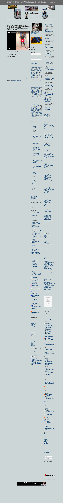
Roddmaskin (33, 98)
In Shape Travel (33, 198)
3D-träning (32, 67)
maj (33, 176)
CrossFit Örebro (47, 321)
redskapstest (37, 95)
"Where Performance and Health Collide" (49, 368)
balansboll (38, 68)
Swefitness (32, 337)
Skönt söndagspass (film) (36, 153)
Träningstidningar (38, 109)
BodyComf (33, 225)
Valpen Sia (36, 112)
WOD (41, 114)
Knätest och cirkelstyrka (36, 171)
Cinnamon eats (46, 122)
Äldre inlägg (28, 78)
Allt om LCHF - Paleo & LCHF (48, 137)
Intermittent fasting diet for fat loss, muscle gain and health (36, 274)
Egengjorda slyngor (33, 33)
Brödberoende (46, 261)
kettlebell (32, 83)
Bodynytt (45, 441)
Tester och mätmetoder (47, 268)
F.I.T (32, 314)
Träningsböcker (46, 292)
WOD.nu (45, 439)
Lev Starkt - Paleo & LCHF (48, 134)
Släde (45, 237)
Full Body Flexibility (47, 291)
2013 (33, 184)
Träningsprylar (39, 107)
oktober (34, 127)
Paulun (32, 335)
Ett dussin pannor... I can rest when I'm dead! (36, 237)
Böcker (32, 71)
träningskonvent (34, 106)
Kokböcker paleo (46, 218)
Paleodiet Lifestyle (47, 202)
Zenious (32, 343)
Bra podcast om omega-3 (47, 217)
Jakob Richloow (47, 107)
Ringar (35, 32)
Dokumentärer (33, 73)
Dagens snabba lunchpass (36, 149)
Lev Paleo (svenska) (47, 188)
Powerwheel (32, 93)
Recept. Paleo (39, 94)
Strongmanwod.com (48, 329)
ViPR (33, 114)
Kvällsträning (34, 173)
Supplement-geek (46, 433)
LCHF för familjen (46, 263)
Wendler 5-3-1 (37, 114)
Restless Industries (34, 293)
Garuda (40, 78)
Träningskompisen (47, 448)
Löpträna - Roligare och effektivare (49, 262)
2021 (33, 120)
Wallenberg (47, 410)
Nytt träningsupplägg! (48, 392)
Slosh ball (34, 172)
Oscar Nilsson (33, 334)
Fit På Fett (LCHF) (47, 187)
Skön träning (34, 167)
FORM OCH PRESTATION (49, 394)
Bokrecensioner (38, 69)
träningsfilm (38, 105)
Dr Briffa (45, 167)
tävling (34, 111)
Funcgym (39, 77)
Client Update (34, 275)
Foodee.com (46, 123)
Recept (34, 94)
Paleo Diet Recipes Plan (47, 132)
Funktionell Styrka (35, 285)
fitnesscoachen (34, 215)
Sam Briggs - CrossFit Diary (49, 339)
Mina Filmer (17, 20)
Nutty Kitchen (46, 124)
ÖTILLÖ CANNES (34, 264)
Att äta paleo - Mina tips (47, 215)
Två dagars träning (35, 150)
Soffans (33, 256)
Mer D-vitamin (46, 223)
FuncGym (32, 32)
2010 (33, 188)
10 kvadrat (32, 318)
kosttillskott (39, 85)
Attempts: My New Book (48, 361)
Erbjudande (32, 74)
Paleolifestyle (46, 205)
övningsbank (33, 116)
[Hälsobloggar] (33, 351)
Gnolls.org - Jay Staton (47, 153)
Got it (55, 2)
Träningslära (34, 308)
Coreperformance (46, 438)
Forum (32, 199)
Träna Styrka (47, 38)
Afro (31, 68)
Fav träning (38, 74)
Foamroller (32, 77)
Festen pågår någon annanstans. (36, 306)
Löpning (39, 86)
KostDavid (46, 68)
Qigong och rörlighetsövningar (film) (14, 23)
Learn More (51, 2)
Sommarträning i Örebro (36, 144)
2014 (33, 183)
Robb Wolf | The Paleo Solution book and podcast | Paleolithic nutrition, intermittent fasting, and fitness (49, 351)
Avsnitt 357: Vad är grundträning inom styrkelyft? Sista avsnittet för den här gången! (49, 55)
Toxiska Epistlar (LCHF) (47, 210)
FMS (40, 76)
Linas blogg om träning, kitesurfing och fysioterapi (36, 253)
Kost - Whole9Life (46, 440)
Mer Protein (46, 228)
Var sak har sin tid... (47, 395)
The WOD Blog (47, 338)
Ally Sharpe (46, 166)
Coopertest (45, 242)
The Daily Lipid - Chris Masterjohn (49, 156)
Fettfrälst (45, 249)
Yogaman (46, 401)
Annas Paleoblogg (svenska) (48, 186)
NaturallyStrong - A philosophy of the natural (36, 299)
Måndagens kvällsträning (36, 142)
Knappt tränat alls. (34, 283)
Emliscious (33, 311)
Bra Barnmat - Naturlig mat (48, 133)
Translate (38, 55)
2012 (33, 185)
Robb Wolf (45, 146)
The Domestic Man (47, 115)
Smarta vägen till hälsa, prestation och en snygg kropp (49, 86)
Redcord (36, 31)
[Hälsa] (32, 355)
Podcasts (39, 92)
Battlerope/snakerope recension (37, 138)
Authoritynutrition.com (47, 158)
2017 (33, 121)
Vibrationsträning (36, 113)
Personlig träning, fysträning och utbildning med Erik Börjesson (49, 94)
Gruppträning (37, 79)
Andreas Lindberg (35, 282)
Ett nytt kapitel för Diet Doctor (49, 24)
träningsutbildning (39, 110)
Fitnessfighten (33, 75)
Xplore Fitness (34, 115)
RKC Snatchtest (46, 241)
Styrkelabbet (47, 53)
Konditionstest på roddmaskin (48, 244)
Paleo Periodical (46, 157)
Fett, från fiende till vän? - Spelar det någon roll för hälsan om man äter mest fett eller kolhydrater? (49, 70)
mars (33, 179)
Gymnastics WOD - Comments (50, 331)
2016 (33, 122)
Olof (31, 333)
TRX (33, 31)
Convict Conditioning (47, 284)
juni (33, 132)
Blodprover (32, 69)
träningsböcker (33, 104)
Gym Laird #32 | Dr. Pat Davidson (49, 369)
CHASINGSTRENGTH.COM (49, 356)
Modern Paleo (46, 201)
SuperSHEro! (47, 371)
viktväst (41, 113)
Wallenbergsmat (46, 138)
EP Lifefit (39, 73)
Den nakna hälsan (46, 281)
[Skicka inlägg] (17, 51)
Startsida (8, 20)
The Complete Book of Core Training (49, 283)
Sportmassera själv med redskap (49, 259)
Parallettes (38, 90)
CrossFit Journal (47, 374)
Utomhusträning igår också (36, 143)
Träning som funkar (47, 282)
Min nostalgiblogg (46, 452)
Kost (33, 85)
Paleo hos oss (46, 176)
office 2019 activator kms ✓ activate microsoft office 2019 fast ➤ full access (49, 358)
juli (33, 131)
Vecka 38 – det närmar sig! (35, 254)
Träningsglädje (34, 232)
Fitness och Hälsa (34, 309)
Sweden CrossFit (47, 323)
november (34, 126)
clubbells (40, 71)
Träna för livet (46, 258)
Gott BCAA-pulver (35, 162)
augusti (34, 130)
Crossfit (37, 72)
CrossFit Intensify (48, 319)
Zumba (41, 115)
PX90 (31, 94)
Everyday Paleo (46, 116)
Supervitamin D (46, 266)
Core (31, 72)
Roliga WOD (22, 20)
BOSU (32, 70)
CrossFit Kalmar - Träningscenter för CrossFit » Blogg (49, 428)
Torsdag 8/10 (34, 286)
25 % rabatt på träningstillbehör (37, 166)
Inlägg (46, 456)
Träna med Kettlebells (47, 289)
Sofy (31, 336)
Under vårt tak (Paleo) (47, 175)
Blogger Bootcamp (33, 323)
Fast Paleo (45, 128)
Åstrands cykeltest (47, 243)
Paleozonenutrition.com (47, 200)
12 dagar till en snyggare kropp (48, 287)
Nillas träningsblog (33, 332)
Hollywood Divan (33, 326)
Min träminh (39, 87)
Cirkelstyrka (36, 71)
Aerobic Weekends (33, 195)
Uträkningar (32, 112)
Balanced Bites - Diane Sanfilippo (49, 152)
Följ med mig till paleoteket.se (49, 62)
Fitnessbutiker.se (46, 443)
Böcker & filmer (28, 20)
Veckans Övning (34, 20)
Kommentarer (47, 458)
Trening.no (45, 434)
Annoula (32, 322)
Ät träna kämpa (33, 345)
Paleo (32, 90)
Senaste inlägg (9, 78)
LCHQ (45, 267)
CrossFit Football (48, 327)
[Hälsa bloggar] (36, 355)
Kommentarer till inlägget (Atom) (16, 80)
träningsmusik (33, 107)
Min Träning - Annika (48, 414)
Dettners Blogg (34, 277)
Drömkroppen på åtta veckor (48, 248)
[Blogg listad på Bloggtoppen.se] (36, 358)
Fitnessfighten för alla (47, 255)
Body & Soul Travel (34, 196)
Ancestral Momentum (47, 168)
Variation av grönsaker (47, 219)
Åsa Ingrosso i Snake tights (49, 372)
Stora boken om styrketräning (48, 290)
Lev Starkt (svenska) (47, 191)
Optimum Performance (48, 333)
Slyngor (45, 235)
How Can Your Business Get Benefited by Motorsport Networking (36, 261)
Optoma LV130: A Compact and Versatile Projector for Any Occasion (36, 239)
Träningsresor (33, 109)
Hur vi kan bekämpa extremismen (49, 87)
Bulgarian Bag (39, 70)
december (34, 125)
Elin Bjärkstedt (34, 221)
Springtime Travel (33, 197)
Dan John (46, 360)
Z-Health (38, 115)
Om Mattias (13, 20)
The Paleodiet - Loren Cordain (48, 192)
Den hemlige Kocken (47, 288)
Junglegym (39, 31)
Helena (32, 325)
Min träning (34, 88)
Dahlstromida (33, 324)
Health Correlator (46, 164)
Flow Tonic (35, 76)
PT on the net (46, 442)
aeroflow (40, 67)
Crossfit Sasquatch (48, 386)
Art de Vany (46, 199)
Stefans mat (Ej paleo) (47, 139)
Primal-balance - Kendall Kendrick (49, 165)
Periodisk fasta (37, 91)
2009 (33, 189)
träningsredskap (34, 108)
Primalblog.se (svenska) (47, 174)
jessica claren (34, 245)
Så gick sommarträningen (48, 101)
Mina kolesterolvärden (47, 216)
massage (32, 87)
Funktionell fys (33, 78)
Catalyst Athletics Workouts (49, 344)
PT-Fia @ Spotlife (34, 266)
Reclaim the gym (47, 397)
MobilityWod (47, 417)
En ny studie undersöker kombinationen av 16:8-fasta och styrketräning (49, 78)
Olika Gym (38, 89)
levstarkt (46, 426)
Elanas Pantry (46, 117)
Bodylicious (46, 260)
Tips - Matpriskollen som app (48, 222)
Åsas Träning (34, 263)
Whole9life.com (46, 163)
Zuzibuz (32, 344)
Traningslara (47, 30)
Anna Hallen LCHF (47, 145)
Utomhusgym (39, 111)
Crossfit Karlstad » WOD (49, 325)
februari (34, 180)
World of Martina (47, 425)
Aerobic (36, 67)
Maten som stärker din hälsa (48, 264)
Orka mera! (33, 211)
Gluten (32, 79)
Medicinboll (45, 236)
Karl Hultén (47, 61)
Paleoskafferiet (46, 114)
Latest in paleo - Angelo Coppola (49, 180)
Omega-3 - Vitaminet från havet (48, 265)
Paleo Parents (46, 162)
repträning (39, 96)
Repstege (37, 32)
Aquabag (35, 68)
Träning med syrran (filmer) (36, 135)
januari (34, 181)
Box (34, 70)
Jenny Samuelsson (33, 327)
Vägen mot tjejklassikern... (36, 288)
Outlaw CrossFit (47, 317)
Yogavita (32, 342)
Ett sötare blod (47, 109)
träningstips (32, 110)
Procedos (36, 93)
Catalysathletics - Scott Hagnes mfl (49, 125)
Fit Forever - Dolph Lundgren (48, 269)
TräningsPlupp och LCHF (34, 341)
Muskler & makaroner (35, 305)
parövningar (32, 91)
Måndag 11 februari (34, 303)
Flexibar (39, 75)
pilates (35, 92)
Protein (40, 93)
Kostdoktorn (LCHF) (47, 179)
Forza (36, 77)
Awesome (33, 243)
